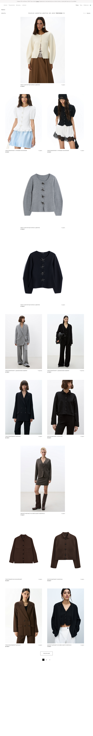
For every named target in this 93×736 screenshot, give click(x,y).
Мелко (84, 13)
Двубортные (45, 13)
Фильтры (3, 13)
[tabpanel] (42, 193)
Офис (50, 13)
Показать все (31, 13)
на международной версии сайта (56, 1)
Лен (64, 13)
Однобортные (38, 13)
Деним (53, 13)
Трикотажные (59, 13)
